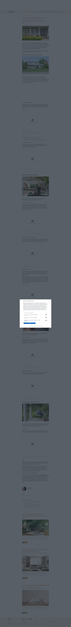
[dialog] (35, 313)
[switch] (46, 314)
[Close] (49, 301)
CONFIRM (29, 323)
